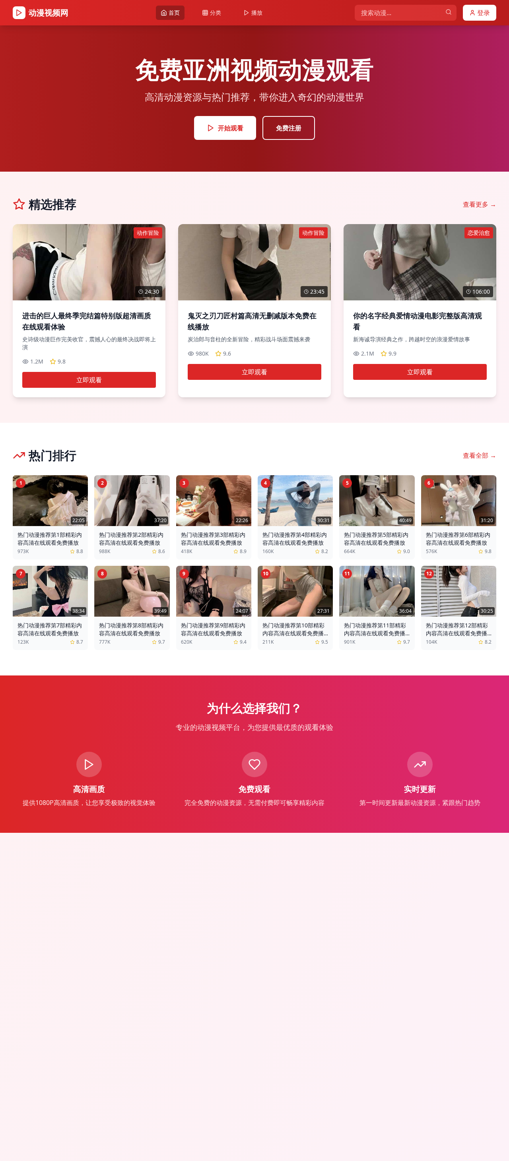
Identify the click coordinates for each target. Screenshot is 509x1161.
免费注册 (288, 128)
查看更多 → (479, 204)
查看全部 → (479, 455)
